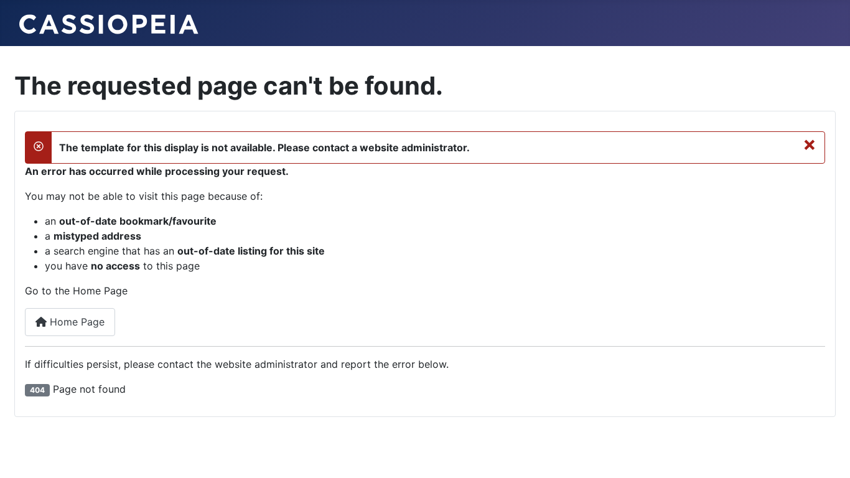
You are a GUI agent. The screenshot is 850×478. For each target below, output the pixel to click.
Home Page (76, 322)
